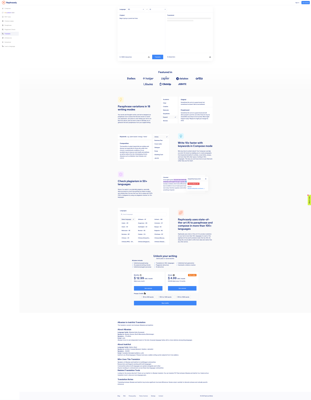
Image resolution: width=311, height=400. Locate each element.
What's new (309, 199)
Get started (148, 288)
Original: (122, 15)
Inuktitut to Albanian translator (154, 373)
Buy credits (165, 303)
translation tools (122, 375)
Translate (158, 57)
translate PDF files (174, 373)
